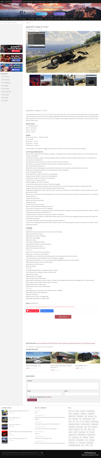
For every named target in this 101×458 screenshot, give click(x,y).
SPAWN (91, 437)
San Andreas (75, 437)
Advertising (30, 452)
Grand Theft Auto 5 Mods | (8, 452)
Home (2, 1)
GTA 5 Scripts (39, 19)
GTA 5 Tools (65, 19)
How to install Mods (28, 1)
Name (29, 391)
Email (66, 391)
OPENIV (70, 432)
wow (36, 412)
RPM (45, 346)
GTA (94, 419)
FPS (80, 419)
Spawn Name (72, 440)
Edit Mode (90, 416)
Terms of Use (17, 452)
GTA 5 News (50, 1)
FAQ (70, 419)
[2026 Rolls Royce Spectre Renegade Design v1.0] (5, 434)
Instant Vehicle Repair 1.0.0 (33, 365)
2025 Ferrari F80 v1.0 (15, 424)
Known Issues (79, 427)
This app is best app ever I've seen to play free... (48, 424)
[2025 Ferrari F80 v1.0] (5, 427)
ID (80, 421)
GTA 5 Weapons (23, 19)
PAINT (75, 432)
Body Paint (83, 411)
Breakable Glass (90, 411)
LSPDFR (71, 429)
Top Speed (91, 440)
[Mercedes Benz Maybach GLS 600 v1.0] (5, 413)
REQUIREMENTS (82, 434)
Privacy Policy (47, 397)
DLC (86, 416)
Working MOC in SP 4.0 (81, 365)
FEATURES (75, 419)
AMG (70, 411)
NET (85, 429)
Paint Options (82, 432)
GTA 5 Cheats (4, 19)
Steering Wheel (80, 440)
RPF (70, 437)
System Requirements (39, 1)
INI (83, 421)
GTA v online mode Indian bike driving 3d (45, 428)
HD (74, 421)
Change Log (83, 413)
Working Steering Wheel (74, 445)
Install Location (94, 424)
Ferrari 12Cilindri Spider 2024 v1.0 (18, 438)
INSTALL (87, 421)
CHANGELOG (91, 413)
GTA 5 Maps (31, 19)
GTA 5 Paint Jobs (48, 19)
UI (76, 442)
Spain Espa (85, 437)
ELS (96, 416)
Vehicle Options (50, 346)
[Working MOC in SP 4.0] (87, 357)
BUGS (70, 413)
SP (80, 437)
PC (87, 432)
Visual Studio (82, 442)
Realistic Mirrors (72, 434)
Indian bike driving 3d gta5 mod (43, 438)
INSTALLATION (94, 421)
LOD (89, 427)
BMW (77, 411)
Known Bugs (72, 427)
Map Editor (76, 429)
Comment (29, 381)
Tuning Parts (72, 442)
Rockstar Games (91, 434)
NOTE (89, 429)
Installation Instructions (74, 424)
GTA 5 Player (57, 19)
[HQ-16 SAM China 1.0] (5, 420)
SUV (87, 440)
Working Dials (90, 442)
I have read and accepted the (40, 397)
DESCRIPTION (72, 416)
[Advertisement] (63, 98)
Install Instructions (85, 424)
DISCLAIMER (80, 416)
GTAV (70, 421)
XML (83, 445)
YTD (91, 445)
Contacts (57, 1)
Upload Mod (8, 1)
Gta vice (37, 433)
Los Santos (94, 427)
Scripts (28, 23)
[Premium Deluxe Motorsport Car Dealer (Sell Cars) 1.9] (63, 357)
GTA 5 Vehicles (13, 19)
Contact (35, 452)
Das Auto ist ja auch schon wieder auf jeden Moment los (50, 443)
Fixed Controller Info (39, 346)
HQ (77, 421)
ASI (73, 411)
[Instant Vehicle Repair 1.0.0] (38, 357)
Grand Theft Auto (87, 419)
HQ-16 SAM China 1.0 (14, 418)
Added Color (32, 346)
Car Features (76, 413)
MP (82, 429)
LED (85, 427)
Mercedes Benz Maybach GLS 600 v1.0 (19, 411)
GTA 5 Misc (72, 19)
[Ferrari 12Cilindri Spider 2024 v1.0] (5, 440)
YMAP (87, 445)
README (92, 432)
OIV (93, 429)
